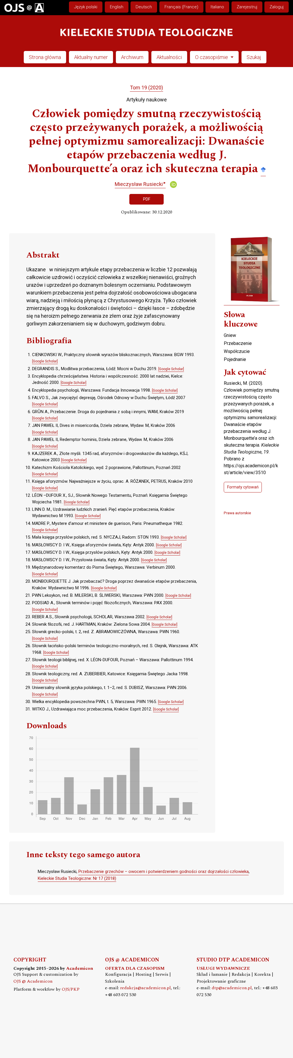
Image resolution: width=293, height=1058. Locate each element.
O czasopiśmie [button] (212, 57)
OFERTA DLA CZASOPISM (135, 968)
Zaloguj (277, 6)
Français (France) (181, 6)
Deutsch (144, 6)
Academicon (79, 968)
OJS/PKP (71, 989)
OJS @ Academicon (33, 981)
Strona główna (45, 57)
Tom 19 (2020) (146, 88)
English (116, 6)
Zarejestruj (247, 6)
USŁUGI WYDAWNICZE (223, 968)
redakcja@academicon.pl (145, 988)
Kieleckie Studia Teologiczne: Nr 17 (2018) (77, 878)
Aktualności (169, 57)
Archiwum (132, 57)
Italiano (217, 6)
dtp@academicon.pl (232, 988)
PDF (146, 199)
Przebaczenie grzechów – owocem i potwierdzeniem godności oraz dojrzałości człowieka (163, 871)
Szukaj (254, 57)
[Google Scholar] (263, 169)
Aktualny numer (91, 57)
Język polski (85, 6)
